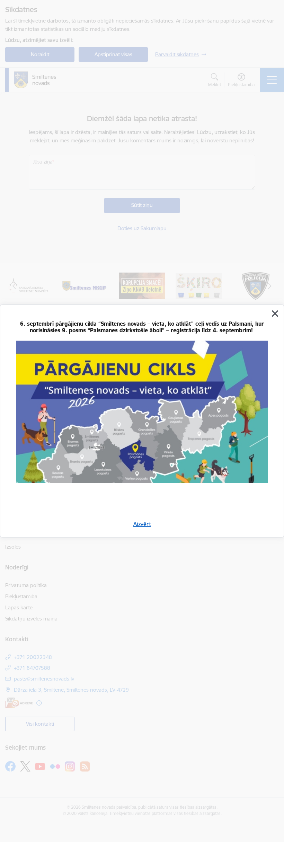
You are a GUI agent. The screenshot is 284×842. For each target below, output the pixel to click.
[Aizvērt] (275, 313)
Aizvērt (142, 523)
